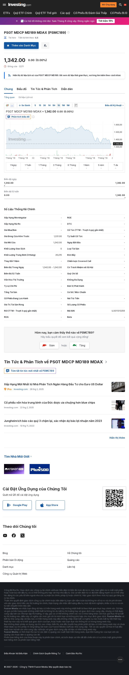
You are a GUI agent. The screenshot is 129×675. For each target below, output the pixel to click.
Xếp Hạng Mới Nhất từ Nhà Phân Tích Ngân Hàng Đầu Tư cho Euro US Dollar (53, 384)
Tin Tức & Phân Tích (44, 89)
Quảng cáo (73, 559)
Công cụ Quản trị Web (15, 573)
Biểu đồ (22, 89)
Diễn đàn (67, 89)
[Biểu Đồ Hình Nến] (7, 105)
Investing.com (21, 389)
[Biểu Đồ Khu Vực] (12, 105)
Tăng (82, 345)
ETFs (6, 13)
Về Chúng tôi (74, 553)
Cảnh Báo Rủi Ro (74, 653)
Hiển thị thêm (117, 437)
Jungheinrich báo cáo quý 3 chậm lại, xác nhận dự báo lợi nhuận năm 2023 (53, 421)
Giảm (52, 345)
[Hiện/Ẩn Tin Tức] (76, 105)
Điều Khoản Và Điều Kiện (16, 653)
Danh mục (8, 566)
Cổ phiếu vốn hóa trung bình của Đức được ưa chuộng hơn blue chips (49, 402)
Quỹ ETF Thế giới (46, 13)
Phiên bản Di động (13, 559)
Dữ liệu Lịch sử (26, 97)
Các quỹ (65, 13)
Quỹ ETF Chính (22, 13)
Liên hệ (71, 566)
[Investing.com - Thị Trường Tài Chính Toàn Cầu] (19, 5)
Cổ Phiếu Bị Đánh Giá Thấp (90, 13)
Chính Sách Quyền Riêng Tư (46, 653)
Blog (5, 553)
